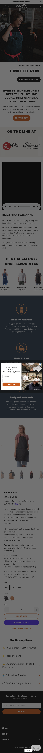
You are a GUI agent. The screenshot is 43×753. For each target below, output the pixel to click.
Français (36, 750)
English (28, 750)
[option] (36, 750)
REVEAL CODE (11, 384)
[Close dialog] (40, 364)
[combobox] (28, 750)
